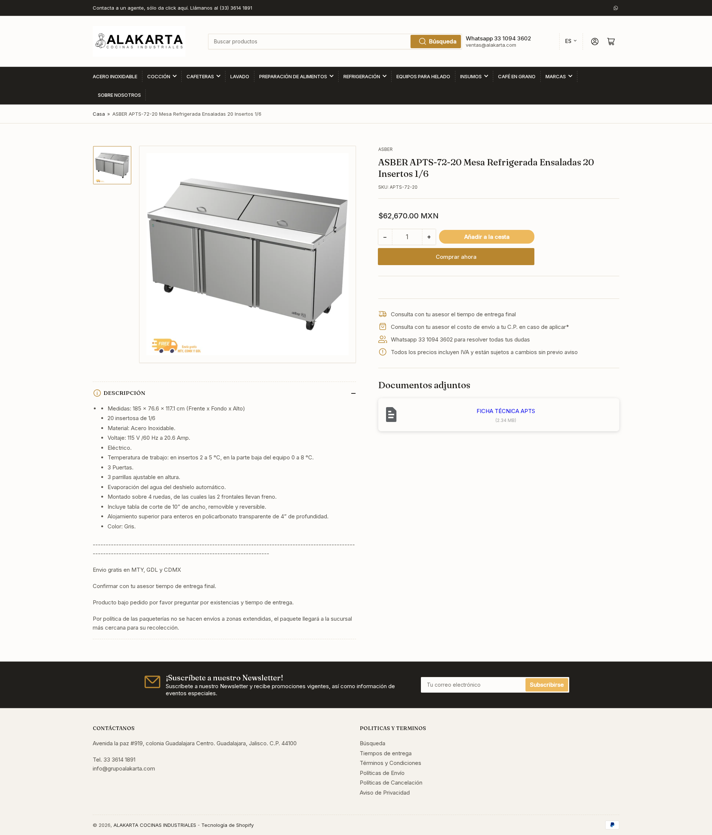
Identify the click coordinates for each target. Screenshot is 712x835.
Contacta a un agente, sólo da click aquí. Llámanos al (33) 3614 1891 (172, 8)
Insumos (471, 76)
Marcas (555, 76)
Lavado (239, 76)
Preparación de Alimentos (293, 76)
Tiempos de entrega (386, 753)
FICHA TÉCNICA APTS (506, 411)
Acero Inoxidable (115, 76)
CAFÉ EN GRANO (516, 76)
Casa (99, 114)
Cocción (158, 76)
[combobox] (335, 41)
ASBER (385, 149)
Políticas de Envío (382, 772)
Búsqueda (442, 41)
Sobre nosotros (119, 95)
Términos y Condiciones (390, 762)
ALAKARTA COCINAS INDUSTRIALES (154, 825)
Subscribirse (547, 684)
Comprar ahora (456, 256)
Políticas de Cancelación (391, 782)
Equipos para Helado (423, 76)
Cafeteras (200, 76)
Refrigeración (361, 76)
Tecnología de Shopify (227, 825)
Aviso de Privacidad (385, 792)
